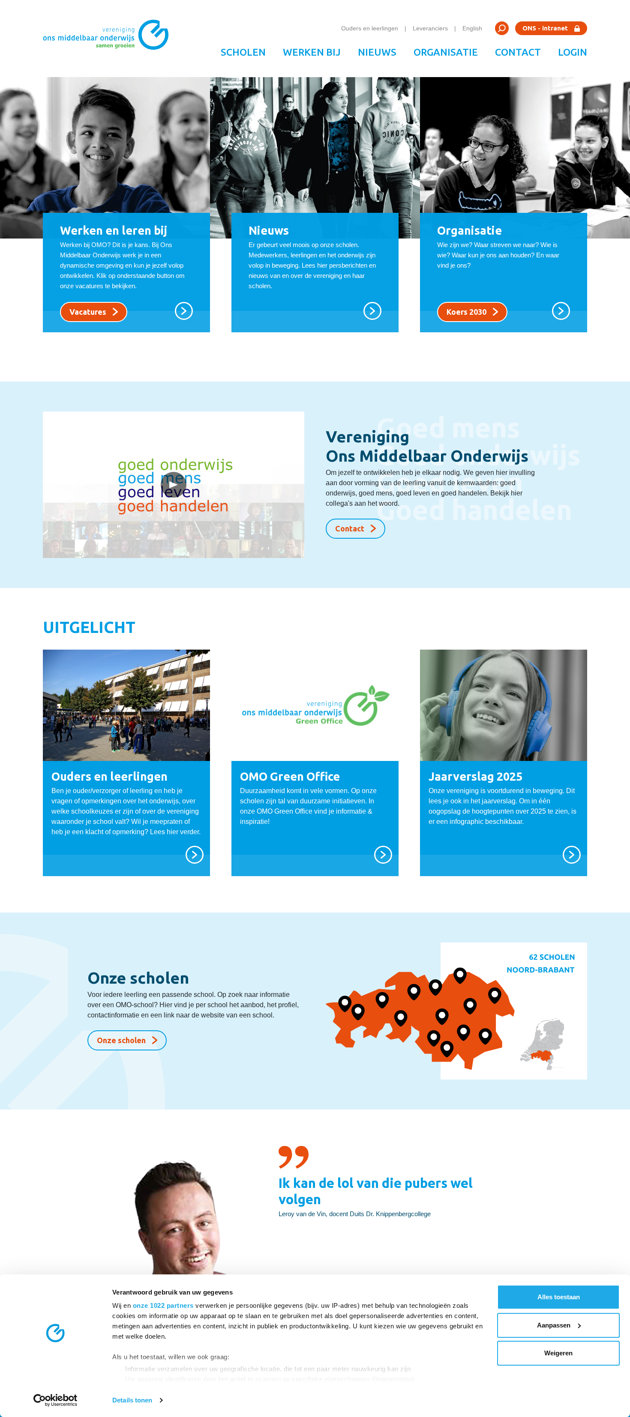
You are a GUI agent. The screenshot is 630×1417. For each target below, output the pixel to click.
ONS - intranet (545, 28)
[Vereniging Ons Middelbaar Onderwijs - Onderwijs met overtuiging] (109, 38)
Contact (518, 52)
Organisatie (446, 52)
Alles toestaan (558, 1297)
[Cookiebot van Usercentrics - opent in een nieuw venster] (55, 1400)
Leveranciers (430, 28)
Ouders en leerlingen (369, 28)
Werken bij (312, 52)
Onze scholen (121, 1040)
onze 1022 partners (163, 1305)
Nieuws (377, 52)
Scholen (243, 52)
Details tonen (132, 1400)
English (472, 28)
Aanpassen (553, 1325)
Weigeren (558, 1353)
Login (572, 52)
